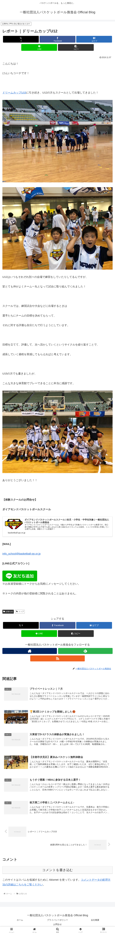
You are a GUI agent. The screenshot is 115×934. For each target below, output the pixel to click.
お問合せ (57, 924)
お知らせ (9, 611)
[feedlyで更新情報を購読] (85, 651)
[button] (76, 47)
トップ (21, 611)
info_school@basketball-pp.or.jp (21, 553)
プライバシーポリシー (57, 920)
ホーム (20, 920)
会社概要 (95, 920)
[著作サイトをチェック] (29, 651)
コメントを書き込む (57, 870)
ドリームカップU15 (14, 92)
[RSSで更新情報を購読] (57, 658)
